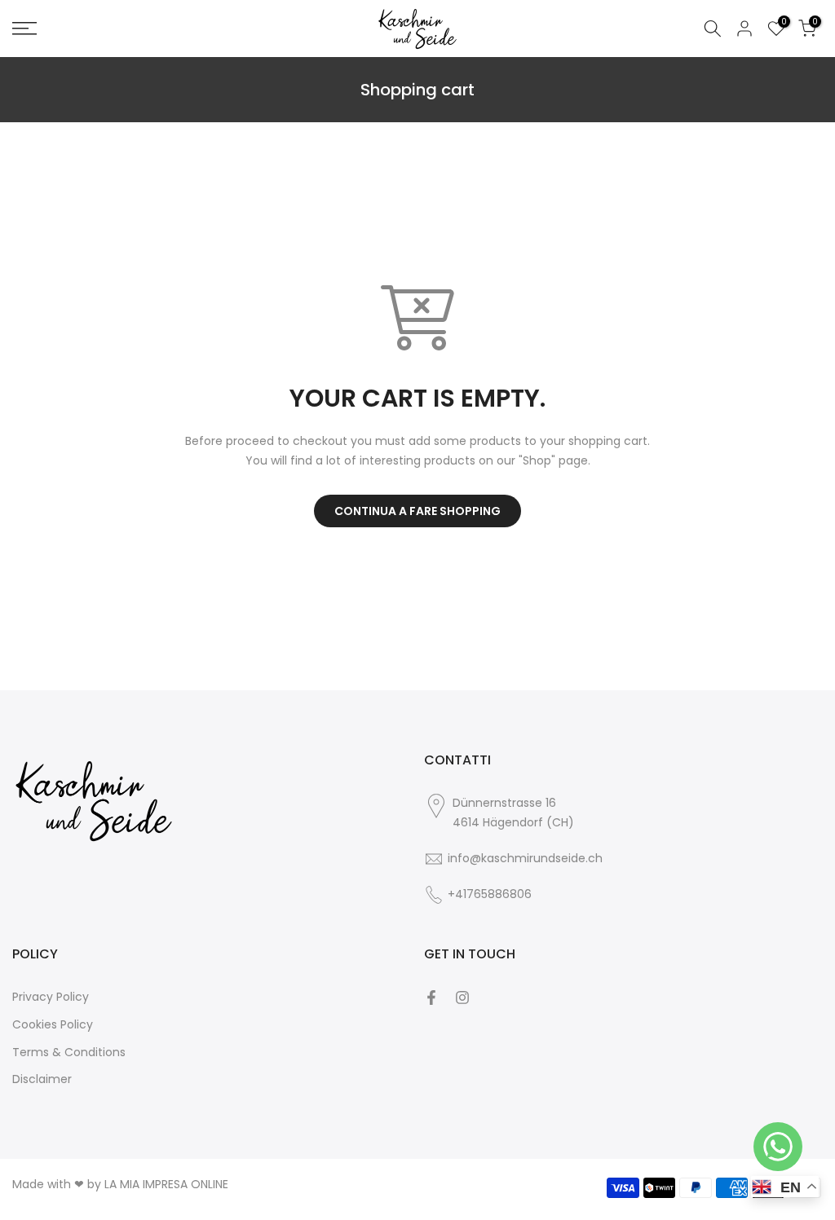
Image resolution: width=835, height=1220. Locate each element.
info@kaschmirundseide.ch (525, 858)
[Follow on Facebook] (431, 997)
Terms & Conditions (69, 1052)
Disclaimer (42, 1079)
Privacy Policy (50, 997)
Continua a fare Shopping (417, 511)
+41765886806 (490, 894)
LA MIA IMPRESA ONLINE (166, 1184)
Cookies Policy (52, 1024)
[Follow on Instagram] (462, 997)
